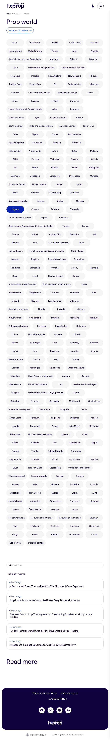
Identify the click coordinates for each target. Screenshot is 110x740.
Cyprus (94, 351)
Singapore (55, 176)
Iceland (15, 301)
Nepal (94, 442)
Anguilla (94, 51)
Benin (81, 242)
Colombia (81, 326)
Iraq (60, 384)
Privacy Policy (69, 693)
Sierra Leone (15, 384)
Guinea (54, 493)
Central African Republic (72, 67)
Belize (55, 151)
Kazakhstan (55, 467)
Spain (74, 51)
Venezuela (35, 176)
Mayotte (93, 59)
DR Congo (94, 426)
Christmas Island (17, 476)
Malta (35, 167)
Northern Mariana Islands (40, 434)
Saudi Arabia (61, 326)
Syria (37, 117)
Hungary (15, 392)
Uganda (15, 426)
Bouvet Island (54, 76)
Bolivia (55, 42)
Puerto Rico (35, 84)
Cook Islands (94, 401)
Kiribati (35, 234)
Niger (15, 526)
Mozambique (74, 134)
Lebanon (74, 526)
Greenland (37, 142)
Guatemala (74, 534)
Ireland (79, 117)
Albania (41, 309)
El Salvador (35, 526)
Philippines (94, 167)
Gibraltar (15, 401)
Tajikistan (54, 159)
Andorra (54, 59)
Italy (94, 292)
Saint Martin (74, 426)
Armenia (58, 334)
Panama (35, 442)
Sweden (65, 434)
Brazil (15, 192)
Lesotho (75, 351)
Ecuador (55, 292)
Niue (35, 242)
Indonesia (74, 301)
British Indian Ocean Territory (22, 284)
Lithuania (74, 292)
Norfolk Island (15, 501)
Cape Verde (15, 459)
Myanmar (94, 84)
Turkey (15, 509)
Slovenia (85, 376)
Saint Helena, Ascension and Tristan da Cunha (31, 226)
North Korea (35, 493)
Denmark (41, 326)
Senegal (94, 501)
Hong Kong (55, 417)
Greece (35, 209)
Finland (55, 101)
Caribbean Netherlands (79, 467)
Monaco (55, 484)
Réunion (55, 209)
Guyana (74, 159)
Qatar (15, 351)
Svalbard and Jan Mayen (85, 384)
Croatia (15, 367)
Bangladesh (35, 292)
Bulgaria (35, 101)
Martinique (35, 367)
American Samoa (67, 126)
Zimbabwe (79, 259)
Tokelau (35, 451)
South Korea (74, 42)
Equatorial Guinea (17, 184)
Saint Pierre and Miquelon (40, 376)
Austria (94, 159)
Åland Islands (35, 509)
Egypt (15, 467)
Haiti (35, 351)
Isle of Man (88, 126)
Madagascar (74, 442)
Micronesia (74, 176)
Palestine (54, 351)
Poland (55, 426)
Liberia (84, 284)
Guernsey (74, 501)
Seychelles (55, 367)
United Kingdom (16, 142)
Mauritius (15, 376)
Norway (15, 484)
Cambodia (35, 426)
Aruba (15, 101)
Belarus (40, 201)
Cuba (15, 134)
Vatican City (55, 234)
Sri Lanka (76, 142)
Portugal (75, 192)
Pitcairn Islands (39, 184)
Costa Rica (15, 493)
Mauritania (15, 434)
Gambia (80, 201)
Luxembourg (55, 192)
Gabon (76, 392)
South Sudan (77, 251)
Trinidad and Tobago (67, 92)
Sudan (59, 184)
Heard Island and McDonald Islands (25, 109)
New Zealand (74, 76)
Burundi (54, 534)
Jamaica (57, 142)
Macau (15, 342)
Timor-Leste (15, 417)
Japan (75, 509)
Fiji (55, 84)
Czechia (35, 76)
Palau (84, 409)
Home (8, 13)
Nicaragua (15, 76)
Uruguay (94, 517)
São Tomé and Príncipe (39, 92)
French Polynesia (17, 517)
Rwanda (61, 309)
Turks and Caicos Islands (41, 126)
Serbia (60, 201)
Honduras (15, 267)
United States (35, 51)
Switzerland (35, 317)
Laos (55, 442)
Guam (15, 276)
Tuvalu (78, 334)
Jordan (36, 359)
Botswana (76, 451)
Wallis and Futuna (76, 367)
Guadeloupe (35, 42)
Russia (94, 76)
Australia (55, 526)
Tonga (76, 359)
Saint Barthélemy (58, 117)
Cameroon (94, 526)
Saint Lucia (35, 267)
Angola (44, 217)
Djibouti (73, 59)
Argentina (74, 317)
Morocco (74, 109)
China (15, 159)
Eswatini (94, 484)
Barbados (74, 234)
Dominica (74, 484)
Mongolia (64, 409)
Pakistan (94, 342)
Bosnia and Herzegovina (20, 409)
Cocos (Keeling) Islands (20, 217)
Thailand (55, 317)
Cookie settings (57, 699)
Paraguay (35, 417)
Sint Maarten (15, 292)
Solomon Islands (39, 476)
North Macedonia (36, 334)
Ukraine (54, 167)
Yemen (54, 51)
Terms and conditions (44, 693)
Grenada (55, 509)
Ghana (15, 442)
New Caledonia (16, 359)
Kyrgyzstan (55, 501)
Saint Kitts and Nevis (18, 309)
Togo (54, 342)
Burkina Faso (15, 84)
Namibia (94, 42)
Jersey (74, 267)
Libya (15, 334)
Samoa (15, 451)
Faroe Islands (15, 51)
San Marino (55, 401)
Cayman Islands (55, 276)
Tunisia (65, 226)
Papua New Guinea (57, 259)
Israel (35, 276)
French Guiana (35, 467)
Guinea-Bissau (16, 251)
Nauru (15, 42)
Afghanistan (15, 151)
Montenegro (45, 409)
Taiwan (15, 234)
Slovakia (35, 459)
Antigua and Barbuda (18, 326)
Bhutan (15, 242)
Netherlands (35, 151)
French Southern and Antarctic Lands (46, 251)
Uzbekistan (15, 543)
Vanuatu (66, 376)
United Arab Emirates (58, 242)
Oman (94, 534)
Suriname (74, 417)
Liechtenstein (54, 301)
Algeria (35, 134)
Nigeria (15, 209)
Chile (15, 67)
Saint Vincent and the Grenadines (25, 59)
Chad (85, 434)
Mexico (94, 417)
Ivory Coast (74, 459)
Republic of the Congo (42, 517)
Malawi (55, 109)
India (35, 484)
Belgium (15, 259)
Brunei (55, 459)
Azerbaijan (35, 342)
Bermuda (15, 176)
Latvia (74, 493)
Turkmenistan (74, 84)
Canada (55, 267)
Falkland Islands (55, 451)
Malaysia (35, 301)
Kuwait (55, 134)
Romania (15, 92)
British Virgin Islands (37, 384)
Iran (15, 167)
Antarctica (35, 501)
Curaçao (94, 176)
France (90, 92)
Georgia (80, 476)
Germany (74, 342)
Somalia (94, 267)
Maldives (94, 317)
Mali (94, 234)
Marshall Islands (35, 543)
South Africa (15, 317)
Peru (56, 359)
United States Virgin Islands (41, 67)
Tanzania (74, 209)
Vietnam (81, 309)
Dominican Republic (18, 201)
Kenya (15, 534)
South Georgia (15, 126)
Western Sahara (16, 117)
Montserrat (74, 401)
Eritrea (76, 276)
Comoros (74, 101)
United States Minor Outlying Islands (45, 392)
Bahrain (59, 476)
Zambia (94, 459)
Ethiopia (35, 192)
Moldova (94, 151)
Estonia (35, 159)
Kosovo (85, 226)
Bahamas (63, 217)
